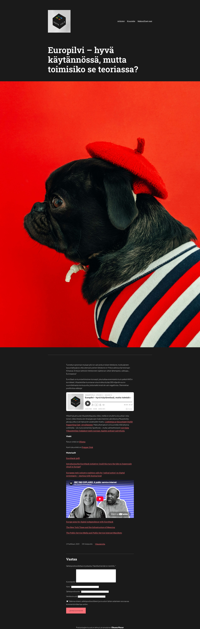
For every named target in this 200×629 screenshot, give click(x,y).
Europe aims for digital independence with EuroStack (89, 522)
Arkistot (121, 21)
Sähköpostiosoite (73, 591)
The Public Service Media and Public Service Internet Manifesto (94, 533)
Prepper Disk (87, 447)
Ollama (82, 441)
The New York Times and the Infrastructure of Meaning (90, 527)
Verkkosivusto (72, 596)
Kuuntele (131, 21)
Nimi (68, 586)
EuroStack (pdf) (73, 458)
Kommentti (71, 582)
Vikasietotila (100, 544)
